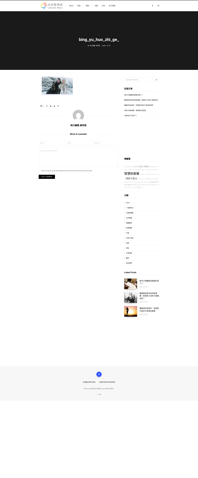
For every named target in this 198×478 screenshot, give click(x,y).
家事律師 (126, 182)
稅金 (136, 169)
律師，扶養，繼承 (132, 187)
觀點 (127, 258)
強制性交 (146, 182)
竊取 (134, 169)
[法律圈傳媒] (51, 5)
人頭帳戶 (130, 169)
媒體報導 (129, 223)
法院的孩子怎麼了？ (130, 115)
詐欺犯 (139, 182)
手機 (141, 187)
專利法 (151, 169)
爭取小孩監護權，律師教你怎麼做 (135, 110)
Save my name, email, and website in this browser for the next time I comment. (67, 171)
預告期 (151, 174)
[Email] (28, 100)
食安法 (131, 182)
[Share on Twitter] (28, 90)
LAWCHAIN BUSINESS (107, 382)
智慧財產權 (131, 173)
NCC (152, 185)
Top (99, 394)
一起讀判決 (129, 208)
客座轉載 (129, 228)
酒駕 (148, 169)
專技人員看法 (144, 167)
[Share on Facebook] (28, 84)
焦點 (127, 248)
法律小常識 (129, 238)
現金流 (149, 185)
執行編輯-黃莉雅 (95, 45)
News (128, 203)
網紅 (146, 185)
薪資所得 (155, 169)
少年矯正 (142, 174)
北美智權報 (152, 182)
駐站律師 (129, 263)
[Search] (157, 5)
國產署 (134, 185)
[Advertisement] (141, 137)
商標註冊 (135, 182)
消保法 (151, 179)
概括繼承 (156, 179)
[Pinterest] (28, 95)
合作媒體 (129, 218)
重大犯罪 (144, 179)
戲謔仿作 (144, 169)
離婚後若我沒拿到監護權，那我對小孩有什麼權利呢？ (141, 100)
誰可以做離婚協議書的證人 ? (133, 95)
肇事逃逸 (136, 166)
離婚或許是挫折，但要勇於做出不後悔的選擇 (138, 105)
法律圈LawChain (89, 382)
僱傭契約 (130, 185)
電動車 (143, 185)
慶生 (142, 182)
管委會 (139, 169)
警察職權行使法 (153, 166)
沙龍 (127, 233)
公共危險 (139, 179)
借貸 (138, 187)
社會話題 (129, 253)
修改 (155, 185)
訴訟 (148, 179)
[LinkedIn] (54, 106)
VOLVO (155, 174)
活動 (127, 243)
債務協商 (139, 185)
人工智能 (146, 174)
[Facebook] (99, 374)
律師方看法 (131, 178)
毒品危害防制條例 (128, 166)
